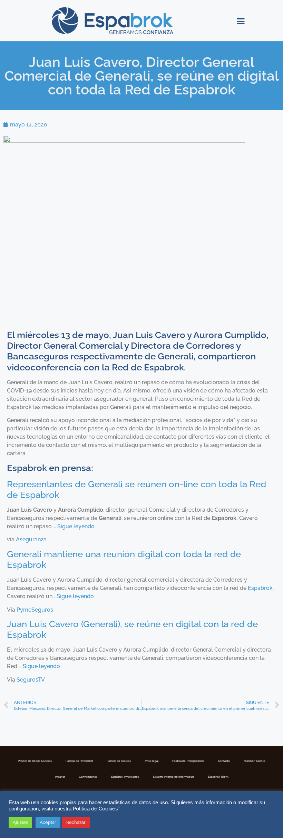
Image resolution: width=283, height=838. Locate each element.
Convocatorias (88, 776)
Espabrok (260, 588)
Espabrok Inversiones (125, 776)
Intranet (60, 776)
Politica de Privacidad (79, 761)
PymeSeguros (35, 609)
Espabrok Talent (218, 776)
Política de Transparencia (188, 761)
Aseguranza (31, 539)
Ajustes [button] (20, 822)
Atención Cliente (254, 761)
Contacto (224, 761)
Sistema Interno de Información (173, 776)
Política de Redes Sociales (35, 761)
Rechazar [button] (76, 822)
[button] (240, 20)
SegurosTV (31, 679)
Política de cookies (119, 761)
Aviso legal (151, 761)
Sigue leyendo (76, 526)
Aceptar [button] (48, 822)
